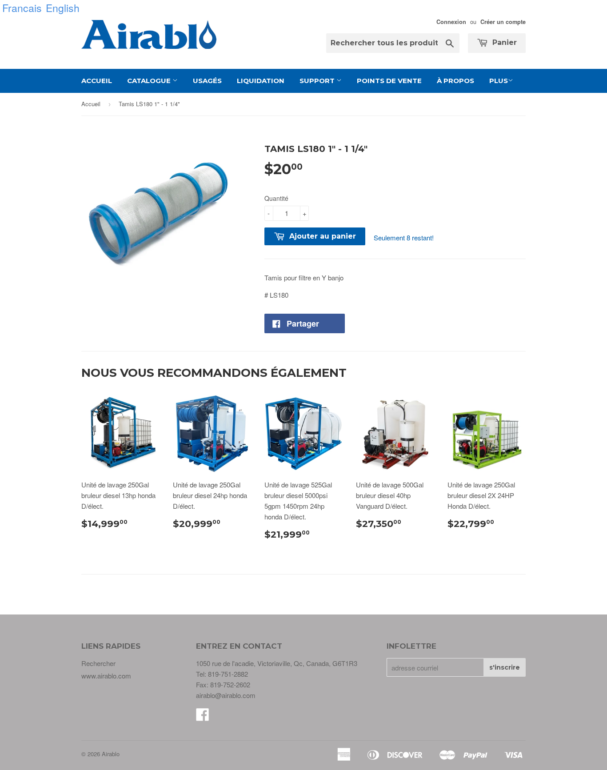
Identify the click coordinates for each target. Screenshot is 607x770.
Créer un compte (503, 22)
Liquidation (260, 80)
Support (318, 80)
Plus (498, 80)
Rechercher (98, 663)
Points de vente (389, 80)
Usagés (207, 80)
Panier (503, 42)
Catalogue (149, 80)
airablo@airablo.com (226, 695)
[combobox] (392, 43)
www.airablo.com (106, 675)
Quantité (276, 198)
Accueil (96, 80)
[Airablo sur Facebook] (202, 717)
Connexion (451, 22)
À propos (455, 80)
